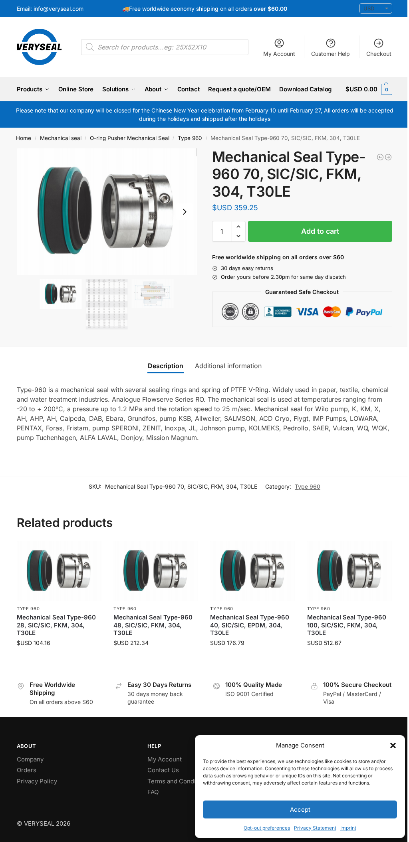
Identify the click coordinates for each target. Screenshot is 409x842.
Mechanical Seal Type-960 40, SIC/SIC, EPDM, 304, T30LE (249, 625)
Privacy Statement (315, 828)
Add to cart (320, 231)
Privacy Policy (37, 781)
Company (30, 759)
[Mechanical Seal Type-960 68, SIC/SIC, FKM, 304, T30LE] (380, 157)
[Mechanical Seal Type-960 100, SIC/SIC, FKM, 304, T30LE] (349, 571)
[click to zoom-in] (107, 211)
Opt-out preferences (267, 828)
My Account (279, 53)
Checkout (378, 53)
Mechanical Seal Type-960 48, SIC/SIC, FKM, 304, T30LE (153, 625)
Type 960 (190, 138)
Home (23, 138)
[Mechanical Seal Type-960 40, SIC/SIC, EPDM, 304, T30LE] (252, 571)
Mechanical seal (60, 138)
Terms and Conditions (178, 781)
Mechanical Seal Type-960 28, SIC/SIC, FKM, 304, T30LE (56, 625)
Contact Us (163, 770)
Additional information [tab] (228, 366)
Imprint (348, 828)
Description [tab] (165, 366)
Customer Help (330, 53)
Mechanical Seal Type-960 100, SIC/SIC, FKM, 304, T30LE (346, 625)
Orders (26, 770)
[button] (393, 745)
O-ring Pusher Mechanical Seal (129, 138)
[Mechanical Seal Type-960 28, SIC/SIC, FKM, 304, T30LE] (59, 571)
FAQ (153, 792)
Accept (300, 809)
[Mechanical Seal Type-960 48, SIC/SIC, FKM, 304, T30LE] (155, 571)
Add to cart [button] (59, 659)
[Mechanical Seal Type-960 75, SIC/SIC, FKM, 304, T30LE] (388, 157)
